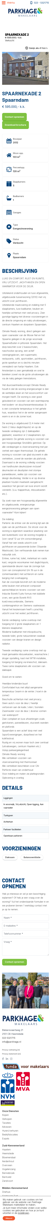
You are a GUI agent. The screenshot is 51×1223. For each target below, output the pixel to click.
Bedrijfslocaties (10, 1134)
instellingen (23, 1213)
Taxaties (6, 1122)
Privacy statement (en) (11, 1054)
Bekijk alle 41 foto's (38, 48)
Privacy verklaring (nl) (11, 1050)
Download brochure (15, 125)
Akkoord (9, 1218)
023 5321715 (8, 1037)
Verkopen (7, 1119)
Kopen (5, 1115)
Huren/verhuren (10, 1130)
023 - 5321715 (41, 2)
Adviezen (6, 1126)
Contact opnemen (14, 116)
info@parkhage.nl (11, 1041)
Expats (5, 1138)
